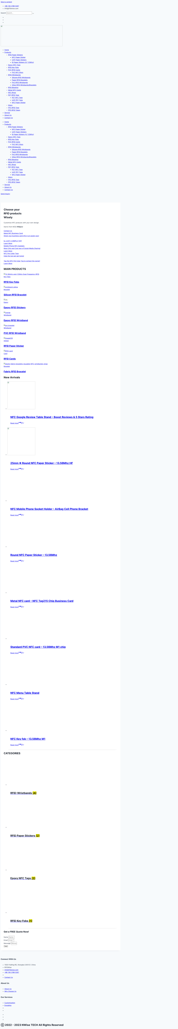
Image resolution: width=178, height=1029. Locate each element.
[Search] (33, 13)
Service (7, 113)
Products (7, 52)
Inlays (10, 105)
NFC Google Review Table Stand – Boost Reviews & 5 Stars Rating (51, 417)
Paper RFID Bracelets (20, 80)
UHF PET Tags (17, 100)
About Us (7, 115)
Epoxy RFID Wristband (16, 320)
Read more (14, 423)
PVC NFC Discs (17, 72)
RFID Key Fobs (13, 67)
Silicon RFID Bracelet (15, 294)
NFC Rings (12, 93)
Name (6, 911)
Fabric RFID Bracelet (15, 371)
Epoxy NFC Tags (14, 65)
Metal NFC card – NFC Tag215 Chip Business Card (41, 600)
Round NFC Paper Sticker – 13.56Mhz (33, 555)
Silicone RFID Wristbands (21, 77)
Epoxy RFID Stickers (14, 307)
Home (6, 50)
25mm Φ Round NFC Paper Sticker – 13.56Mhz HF (41, 463)
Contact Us (8, 118)
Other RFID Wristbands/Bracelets (24, 85)
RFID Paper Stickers (15, 55)
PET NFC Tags (17, 98)
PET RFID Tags (13, 95)
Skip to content (6, 2)
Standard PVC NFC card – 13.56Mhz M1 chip (38, 646)
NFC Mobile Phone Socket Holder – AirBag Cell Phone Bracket (49, 509)
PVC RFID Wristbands (20, 82)
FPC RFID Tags (13, 108)
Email (6, 914)
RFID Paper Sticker (14, 346)
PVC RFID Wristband (15, 333)
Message (7, 917)
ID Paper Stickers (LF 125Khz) (23, 62)
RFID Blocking (13, 87)
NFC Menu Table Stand (24, 692)
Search (3, 13)
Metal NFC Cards (14, 90)
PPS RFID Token (14, 110)
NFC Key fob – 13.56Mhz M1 (27, 738)
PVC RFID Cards (14, 70)
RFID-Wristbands (14, 75)
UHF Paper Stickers (19, 60)
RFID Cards (10, 358)
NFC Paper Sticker (18, 57)
